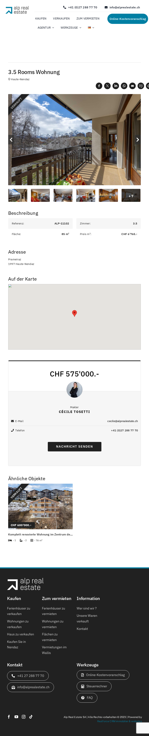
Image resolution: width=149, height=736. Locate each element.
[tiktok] (31, 717)
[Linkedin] (115, 85)
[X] (107, 85)
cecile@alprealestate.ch (122, 421)
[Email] (132, 85)
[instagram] (23, 717)
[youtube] (16, 717)
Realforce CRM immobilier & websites (119, 721)
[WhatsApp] (124, 85)
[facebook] (9, 717)
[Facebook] (99, 85)
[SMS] (141, 85)
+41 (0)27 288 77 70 (124, 430)
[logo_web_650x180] (17, 7)
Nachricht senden (74, 446)
